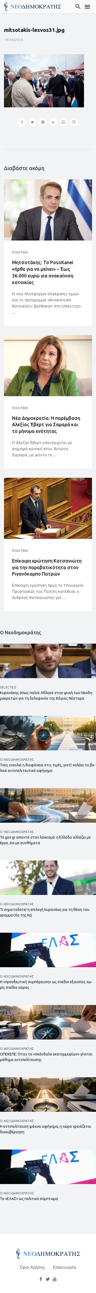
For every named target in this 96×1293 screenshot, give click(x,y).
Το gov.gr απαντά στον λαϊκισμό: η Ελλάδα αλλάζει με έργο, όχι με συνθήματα (45, 840)
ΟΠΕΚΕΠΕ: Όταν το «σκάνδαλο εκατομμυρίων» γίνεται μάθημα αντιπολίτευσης (46, 1057)
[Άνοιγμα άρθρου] (48, 209)
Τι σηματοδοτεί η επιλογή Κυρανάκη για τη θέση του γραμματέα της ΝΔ (44, 912)
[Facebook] (41, 1279)
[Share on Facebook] (22, 123)
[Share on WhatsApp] (63, 123)
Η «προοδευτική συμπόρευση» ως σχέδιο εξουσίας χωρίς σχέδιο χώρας (46, 985)
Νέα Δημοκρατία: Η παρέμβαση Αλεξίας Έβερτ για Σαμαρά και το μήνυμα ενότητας (46, 424)
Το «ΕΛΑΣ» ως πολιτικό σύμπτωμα (29, 1199)
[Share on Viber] (74, 123)
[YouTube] (54, 1279)
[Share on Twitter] (32, 123)
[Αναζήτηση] (78, 6)
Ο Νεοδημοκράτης (17, 759)
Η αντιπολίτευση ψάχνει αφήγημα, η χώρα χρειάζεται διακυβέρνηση (45, 1129)
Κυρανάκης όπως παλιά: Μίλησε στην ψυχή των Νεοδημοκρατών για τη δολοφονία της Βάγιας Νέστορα (46, 695)
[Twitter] (47, 1279)
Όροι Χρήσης (32, 1267)
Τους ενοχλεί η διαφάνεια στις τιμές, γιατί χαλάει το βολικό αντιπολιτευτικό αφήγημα (47, 768)
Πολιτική (20, 252)
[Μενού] (87, 6)
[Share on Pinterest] (43, 123)
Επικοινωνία (64, 1267)
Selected (8, 687)
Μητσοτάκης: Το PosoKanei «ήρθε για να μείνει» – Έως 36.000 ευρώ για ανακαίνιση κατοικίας (42, 272)
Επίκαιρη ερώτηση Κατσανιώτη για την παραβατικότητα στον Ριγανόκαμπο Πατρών (47, 567)
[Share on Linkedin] (53, 123)
